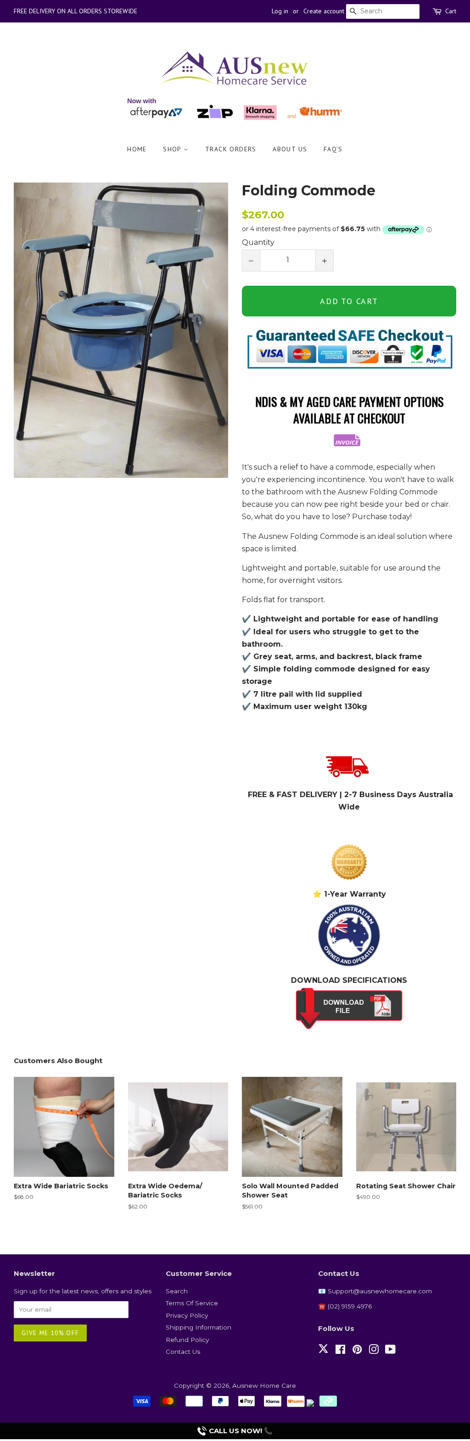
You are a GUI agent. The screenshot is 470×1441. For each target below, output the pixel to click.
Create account (323, 11)
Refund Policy (187, 1339)
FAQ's (333, 149)
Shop (173, 149)
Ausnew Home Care (264, 1385)
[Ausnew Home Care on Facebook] (340, 1351)
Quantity (258, 242)
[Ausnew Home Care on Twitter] (323, 1354)
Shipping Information (198, 1327)
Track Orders (231, 149)
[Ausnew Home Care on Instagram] (374, 1351)
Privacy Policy (187, 1315)
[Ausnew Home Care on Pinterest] (357, 1351)
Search (177, 1291)
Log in (280, 11)
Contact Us (183, 1351)
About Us (290, 149)
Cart (450, 11)
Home (137, 149)
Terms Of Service (192, 1303)
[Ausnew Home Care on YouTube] (390, 1351)
